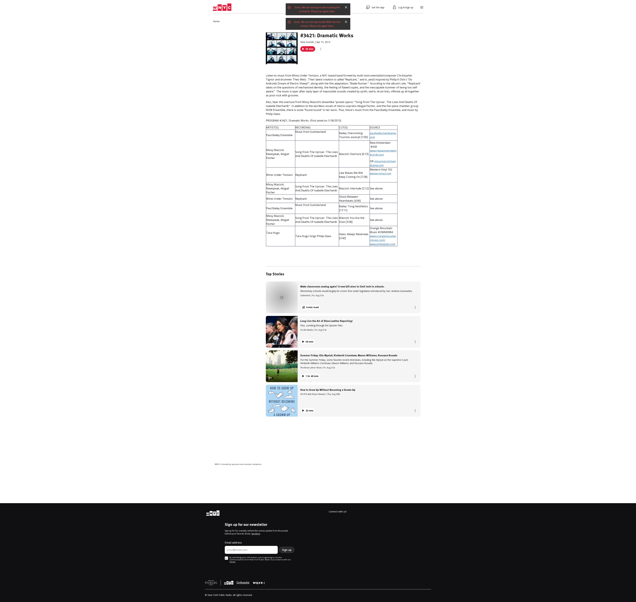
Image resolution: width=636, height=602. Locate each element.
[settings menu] (421, 7)
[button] (343, 297)
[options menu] (320, 49)
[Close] (346, 7)
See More (255, 533)
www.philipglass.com (382, 244)
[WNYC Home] (222, 7)
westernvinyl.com (380, 173)
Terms (232, 561)
